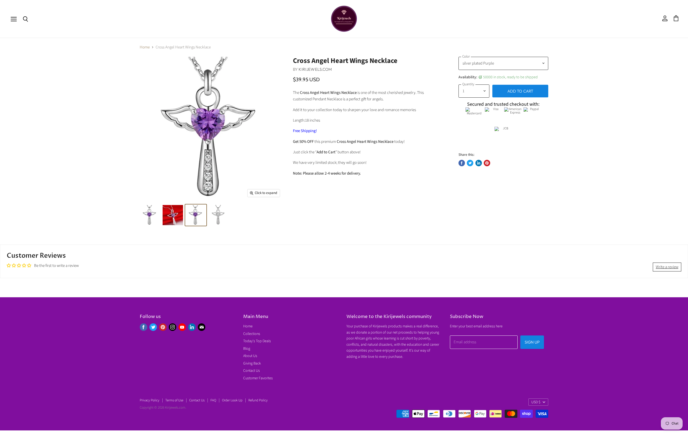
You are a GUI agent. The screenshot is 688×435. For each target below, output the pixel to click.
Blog (246, 348)
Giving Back (252, 363)
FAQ (213, 400)
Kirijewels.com (315, 69)
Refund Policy (258, 400)
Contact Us (251, 370)
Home (145, 47)
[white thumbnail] (218, 215)
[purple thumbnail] (149, 215)
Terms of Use (174, 400)
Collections (251, 334)
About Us (250, 356)
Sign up (532, 342)
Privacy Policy (149, 400)
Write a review (667, 267)
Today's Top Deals (257, 341)
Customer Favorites (258, 378)
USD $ (535, 402)
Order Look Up (232, 400)
